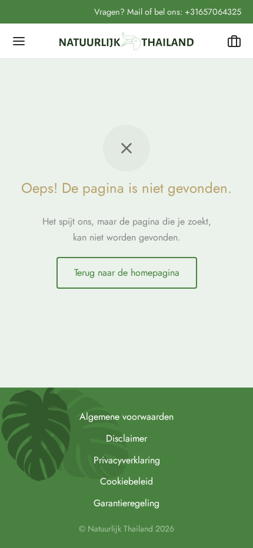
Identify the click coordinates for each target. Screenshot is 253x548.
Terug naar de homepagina (126, 272)
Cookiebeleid (126, 481)
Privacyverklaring (127, 460)
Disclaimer (126, 438)
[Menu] (19, 41)
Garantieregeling (126, 503)
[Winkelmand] (234, 41)
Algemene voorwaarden (126, 416)
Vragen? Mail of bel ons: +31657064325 (167, 12)
